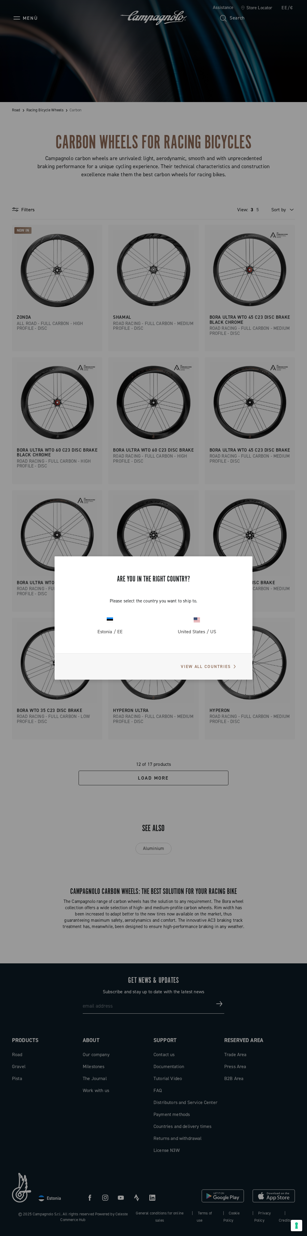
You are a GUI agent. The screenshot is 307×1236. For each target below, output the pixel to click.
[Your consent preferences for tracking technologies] (296, 1225)
